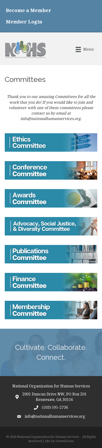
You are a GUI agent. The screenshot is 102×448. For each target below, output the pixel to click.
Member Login (24, 21)
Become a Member (28, 10)
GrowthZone (65, 441)
